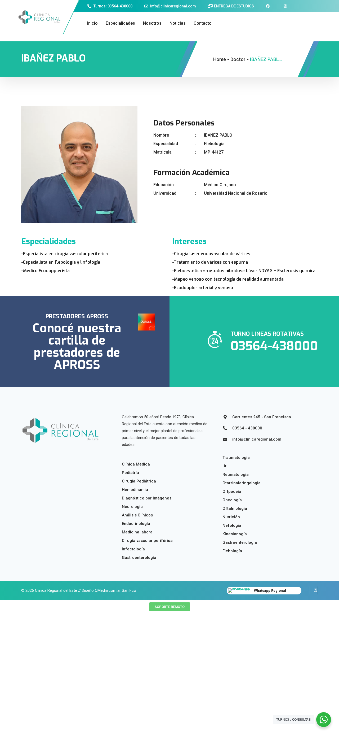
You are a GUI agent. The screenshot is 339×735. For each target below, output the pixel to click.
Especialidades (120, 23)
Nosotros (152, 23)
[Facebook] (306, 590)
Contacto (203, 23)
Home (219, 59)
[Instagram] (314, 590)
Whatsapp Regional (270, 591)
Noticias (178, 23)
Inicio (92, 23)
